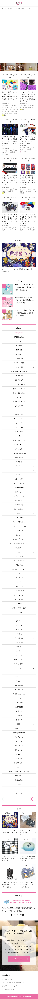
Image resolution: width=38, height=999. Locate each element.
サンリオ (19, 466)
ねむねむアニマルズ (19, 569)
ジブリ (19, 470)
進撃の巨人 (19, 780)
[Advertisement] (19, 33)
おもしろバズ (19, 406)
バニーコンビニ (19, 591)
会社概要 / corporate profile (10, 986)
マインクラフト (19, 664)
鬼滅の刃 (19, 784)
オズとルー (19, 397)
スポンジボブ (19, 500)
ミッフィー (19, 668)
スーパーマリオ (19, 483)
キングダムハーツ (19, 440)
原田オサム (19, 728)
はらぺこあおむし (19, 599)
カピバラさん (19, 427)
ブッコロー (19, 642)
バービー (19, 582)
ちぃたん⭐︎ (19, 535)
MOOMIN (19, 346)
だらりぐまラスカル (19, 526)
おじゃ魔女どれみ (19, 393)
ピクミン (19, 621)
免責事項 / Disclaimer (8, 989)
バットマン (19, 586)
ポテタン (19, 655)
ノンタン (19, 574)
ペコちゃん (19, 647)
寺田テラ (19, 741)
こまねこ (19, 462)
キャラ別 (19, 436)
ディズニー (19, 548)
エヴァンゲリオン (19, 384)
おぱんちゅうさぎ (19, 401)
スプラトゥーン (19, 496)
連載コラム (19, 240)
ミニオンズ (19, 672)
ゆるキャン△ (19, 690)
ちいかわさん (19, 531)
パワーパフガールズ (19, 608)
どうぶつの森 (19, 556)
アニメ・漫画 (19, 367)
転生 (19, 767)
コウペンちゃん (19, 457)
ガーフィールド (19, 419)
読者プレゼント (19, 763)
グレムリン (19, 449)
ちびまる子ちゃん (19, 539)
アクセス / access (7, 979)
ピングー (19, 629)
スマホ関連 (19, 505)
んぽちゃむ (19, 702)
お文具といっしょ (19, 410)
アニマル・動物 (19, 363)
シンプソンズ (19, 475)
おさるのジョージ (19, 389)
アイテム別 (19, 358)
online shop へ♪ (19, 959)
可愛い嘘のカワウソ (19, 733)
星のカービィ (19, 750)
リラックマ (19, 698)
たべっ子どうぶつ (19, 522)
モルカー (19, 681)
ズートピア (19, 479)
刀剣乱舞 (19, 715)
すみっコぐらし (19, 509)
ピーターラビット (19, 617)
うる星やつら (19, 380)
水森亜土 (19, 754)
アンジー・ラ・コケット (19, 371)
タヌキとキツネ (19, 518)
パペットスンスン (19, 595)
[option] (19, 258)
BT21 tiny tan (19, 337)
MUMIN (19, 350)
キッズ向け (19, 432)
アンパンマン (19, 376)
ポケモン (19, 651)
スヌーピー (19, 492)
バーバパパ (19, 578)
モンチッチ (19, 685)
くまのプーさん (19, 444)
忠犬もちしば (19, 746)
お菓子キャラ (19, 414)
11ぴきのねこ (19, 333)
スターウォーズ (19, 487)
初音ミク (19, 720)
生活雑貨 (19, 758)
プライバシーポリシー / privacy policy (13, 982)
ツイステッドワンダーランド (19, 543)
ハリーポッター (19, 604)
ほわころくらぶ (19, 659)
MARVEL (19, 341)
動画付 (19, 724)
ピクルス (19, 625)
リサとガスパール (19, 694)
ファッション (19, 638)
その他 (19, 513)
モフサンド (19, 677)
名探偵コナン (19, 737)
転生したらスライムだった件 (19, 771)
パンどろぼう (19, 612)
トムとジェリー (19, 561)
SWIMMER (19, 354)
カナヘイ (19, 423)
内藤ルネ (19, 711)
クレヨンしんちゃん (19, 453)
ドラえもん (19, 565)
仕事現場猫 (19, 707)
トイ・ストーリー (19, 552)
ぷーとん (19, 634)
